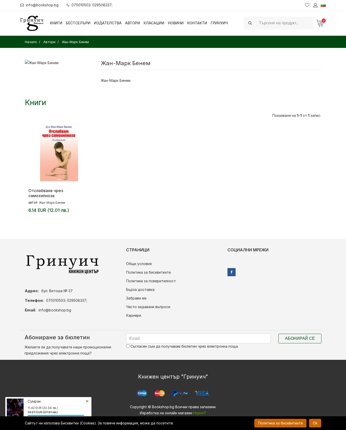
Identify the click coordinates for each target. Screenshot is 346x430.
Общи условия (139, 263)
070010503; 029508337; (91, 5)
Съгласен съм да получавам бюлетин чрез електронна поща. (184, 346)
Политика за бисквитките (148, 272)
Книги (56, 23)
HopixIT (199, 413)
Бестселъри (78, 23)
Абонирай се (300, 338)
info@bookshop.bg (42, 5)
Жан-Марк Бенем (52, 202)
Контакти (197, 23)
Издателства (108, 23)
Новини (176, 23)
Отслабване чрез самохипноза (45, 193)
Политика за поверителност (151, 281)
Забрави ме (136, 298)
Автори (132, 23)
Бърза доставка (140, 289)
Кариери (133, 315)
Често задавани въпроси (148, 307)
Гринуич (219, 23)
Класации (154, 23)
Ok (315, 423)
